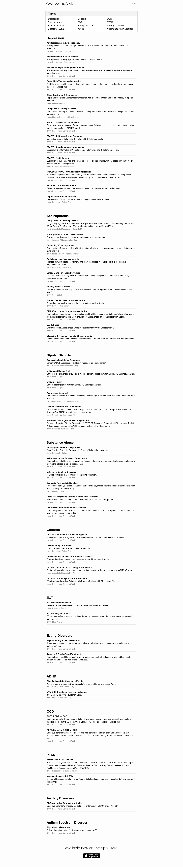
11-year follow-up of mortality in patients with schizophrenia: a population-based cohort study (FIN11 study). (91, 290)
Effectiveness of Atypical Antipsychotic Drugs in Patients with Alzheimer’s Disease (83, 581)
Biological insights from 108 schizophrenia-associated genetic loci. (76, 237)
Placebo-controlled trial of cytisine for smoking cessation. (72, 474)
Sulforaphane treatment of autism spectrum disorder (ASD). (73, 830)
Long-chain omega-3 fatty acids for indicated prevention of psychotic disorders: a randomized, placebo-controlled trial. (88, 277)
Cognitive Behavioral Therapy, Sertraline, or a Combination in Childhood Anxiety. (82, 806)
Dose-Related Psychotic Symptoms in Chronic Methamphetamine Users (78, 450)
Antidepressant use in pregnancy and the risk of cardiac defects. (75, 59)
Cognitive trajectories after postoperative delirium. (68, 548)
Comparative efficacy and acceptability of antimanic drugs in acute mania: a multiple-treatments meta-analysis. (91, 397)
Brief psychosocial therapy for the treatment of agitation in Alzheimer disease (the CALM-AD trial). (89, 570)
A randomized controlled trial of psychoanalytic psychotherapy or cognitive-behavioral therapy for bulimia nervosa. (89, 644)
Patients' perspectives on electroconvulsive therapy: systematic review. (78, 605)
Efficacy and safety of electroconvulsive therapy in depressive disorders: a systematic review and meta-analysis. (89, 617)
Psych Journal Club (59, 3)
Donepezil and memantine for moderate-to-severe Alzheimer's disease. (78, 559)
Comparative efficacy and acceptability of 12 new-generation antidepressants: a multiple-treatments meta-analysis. (90, 113)
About (134, 3)
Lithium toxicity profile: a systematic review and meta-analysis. (74, 384)
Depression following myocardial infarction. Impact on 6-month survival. (78, 199)
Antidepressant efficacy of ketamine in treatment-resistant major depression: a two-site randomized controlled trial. (90, 71)
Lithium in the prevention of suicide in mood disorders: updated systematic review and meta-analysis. (91, 373)
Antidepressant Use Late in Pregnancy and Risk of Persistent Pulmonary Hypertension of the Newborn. (87, 47)
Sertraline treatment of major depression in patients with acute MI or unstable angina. (84, 188)
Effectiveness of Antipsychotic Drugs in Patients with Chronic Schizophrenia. (80, 327)
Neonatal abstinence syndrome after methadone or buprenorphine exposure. (80, 499)
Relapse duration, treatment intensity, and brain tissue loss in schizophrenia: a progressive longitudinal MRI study (86, 263)
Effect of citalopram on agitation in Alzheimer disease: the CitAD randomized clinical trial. (86, 537)
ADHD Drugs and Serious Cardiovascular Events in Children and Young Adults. (82, 684)
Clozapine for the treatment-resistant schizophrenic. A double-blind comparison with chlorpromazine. (91, 338)
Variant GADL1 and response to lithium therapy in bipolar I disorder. (76, 363)
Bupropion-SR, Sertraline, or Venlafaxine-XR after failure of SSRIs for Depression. (83, 150)
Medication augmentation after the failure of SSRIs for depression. (75, 139)
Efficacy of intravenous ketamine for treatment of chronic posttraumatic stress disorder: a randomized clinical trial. (91, 780)
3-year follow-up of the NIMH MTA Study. (64, 695)
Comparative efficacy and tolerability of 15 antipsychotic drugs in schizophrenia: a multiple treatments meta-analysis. (91, 249)
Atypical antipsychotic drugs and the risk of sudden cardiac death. (75, 303)
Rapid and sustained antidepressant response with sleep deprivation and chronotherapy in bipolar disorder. (90, 99)
